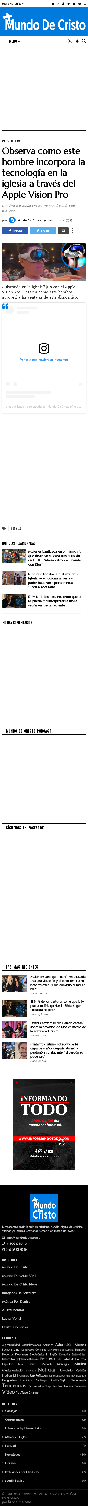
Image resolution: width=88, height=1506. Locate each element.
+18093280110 (16, 1243)
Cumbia (69, 1350)
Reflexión (42, 1375)
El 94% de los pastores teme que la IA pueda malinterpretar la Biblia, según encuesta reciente (57, 1006)
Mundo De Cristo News (19, 1284)
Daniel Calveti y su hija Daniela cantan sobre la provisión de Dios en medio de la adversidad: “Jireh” (58, 1027)
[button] (13, 3)
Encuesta (64, 1354)
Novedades (66, 1370)
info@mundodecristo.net (23, 1237)
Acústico (48, 1345)
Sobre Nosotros (11, 3)
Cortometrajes (55, 1350)
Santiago (41, 1380)
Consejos (40, 1349)
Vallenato (80, 1386)
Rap (32, 1375)
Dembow (80, 1349)
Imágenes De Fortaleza (19, 1293)
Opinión (81, 1370)
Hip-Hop (7, 1364)
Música (80, 1364)
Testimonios (36, 1386)
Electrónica (37, 1354)
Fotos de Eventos (74, 1359)
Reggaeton (9, 1380)
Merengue (63, 1364)
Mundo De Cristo (15, 1267)
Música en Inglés (13, 1370)
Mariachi (47, 1364)
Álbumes (80, 1345)
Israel (21, 1364)
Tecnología (78, 1380)
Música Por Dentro (16, 1301)
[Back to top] (78, 1496)
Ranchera (24, 1375)
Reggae (81, 1375)
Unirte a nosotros (15, 1327)
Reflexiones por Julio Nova (63, 1375)
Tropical (68, 1386)
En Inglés (52, 1354)
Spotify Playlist (59, 1380)
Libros (32, 1364)
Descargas (21, 1354)
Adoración (63, 1345)
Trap (48, 1386)
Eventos (46, 1359)
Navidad (31, 1370)
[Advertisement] (44, 82)
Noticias (15, 141)
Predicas (7, 1375)
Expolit (57, 1359)
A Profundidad (13, 1310)
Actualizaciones (31, 1345)
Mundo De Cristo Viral (19, 1276)
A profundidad (11, 1345)
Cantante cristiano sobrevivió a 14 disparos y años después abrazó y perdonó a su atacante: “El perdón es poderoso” (56, 1050)
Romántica (26, 1380)
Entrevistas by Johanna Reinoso (20, 1359)
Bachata (7, 1349)
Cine (16, 1349)
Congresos (27, 1349)
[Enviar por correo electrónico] (63, 230)
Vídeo (8, 1392)
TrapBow (57, 1386)
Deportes (7, 1354)
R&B (15, 1375)
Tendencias (14, 1385)
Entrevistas (79, 1354)
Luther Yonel (11, 1318)
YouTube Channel (27, 1392)
